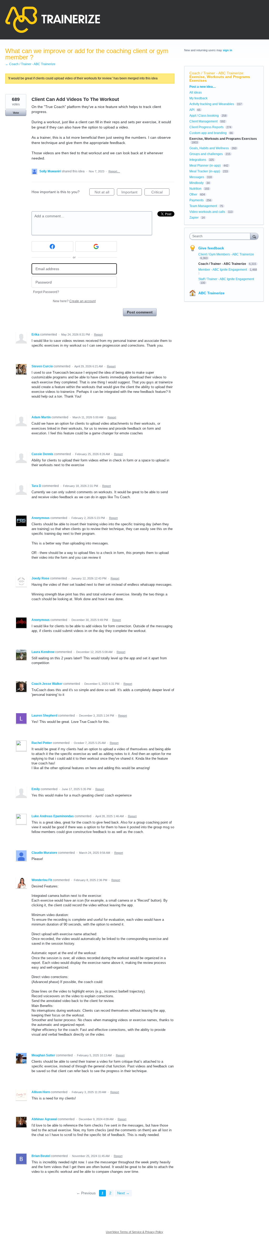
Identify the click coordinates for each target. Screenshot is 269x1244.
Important (131, 193)
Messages (196, 177)
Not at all (104, 193)
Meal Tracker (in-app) (204, 171)
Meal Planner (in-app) (205, 165)
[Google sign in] (96, 246)
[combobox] (221, 236)
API (191, 110)
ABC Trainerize (211, 293)
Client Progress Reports (206, 127)
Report (98, 334)
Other (193, 194)
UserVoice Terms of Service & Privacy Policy (134, 1231)
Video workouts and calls (207, 212)
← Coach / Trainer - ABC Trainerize (30, 64)
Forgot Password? (46, 292)
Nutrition (195, 189)
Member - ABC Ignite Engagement (223, 269)
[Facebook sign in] (52, 246)
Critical (160, 193)
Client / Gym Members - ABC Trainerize (226, 254)
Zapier (194, 217)
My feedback (198, 98)
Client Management (203, 121)
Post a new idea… (202, 87)
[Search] (254, 236)
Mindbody (196, 183)
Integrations (197, 160)
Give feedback (211, 248)
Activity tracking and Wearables (211, 104)
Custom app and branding (208, 133)
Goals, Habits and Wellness (209, 148)
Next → (123, 1193)
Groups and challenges (206, 154)
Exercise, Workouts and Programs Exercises (219, 79)
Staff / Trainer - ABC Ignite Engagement (226, 279)
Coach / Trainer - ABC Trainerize (216, 73)
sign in (227, 50)
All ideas (195, 92)
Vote (16, 112)
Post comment (140, 312)
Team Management (203, 206)
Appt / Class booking (204, 115)
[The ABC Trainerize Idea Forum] (52, 20)
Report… (114, 171)
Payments (196, 200)
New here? (74, 301)
